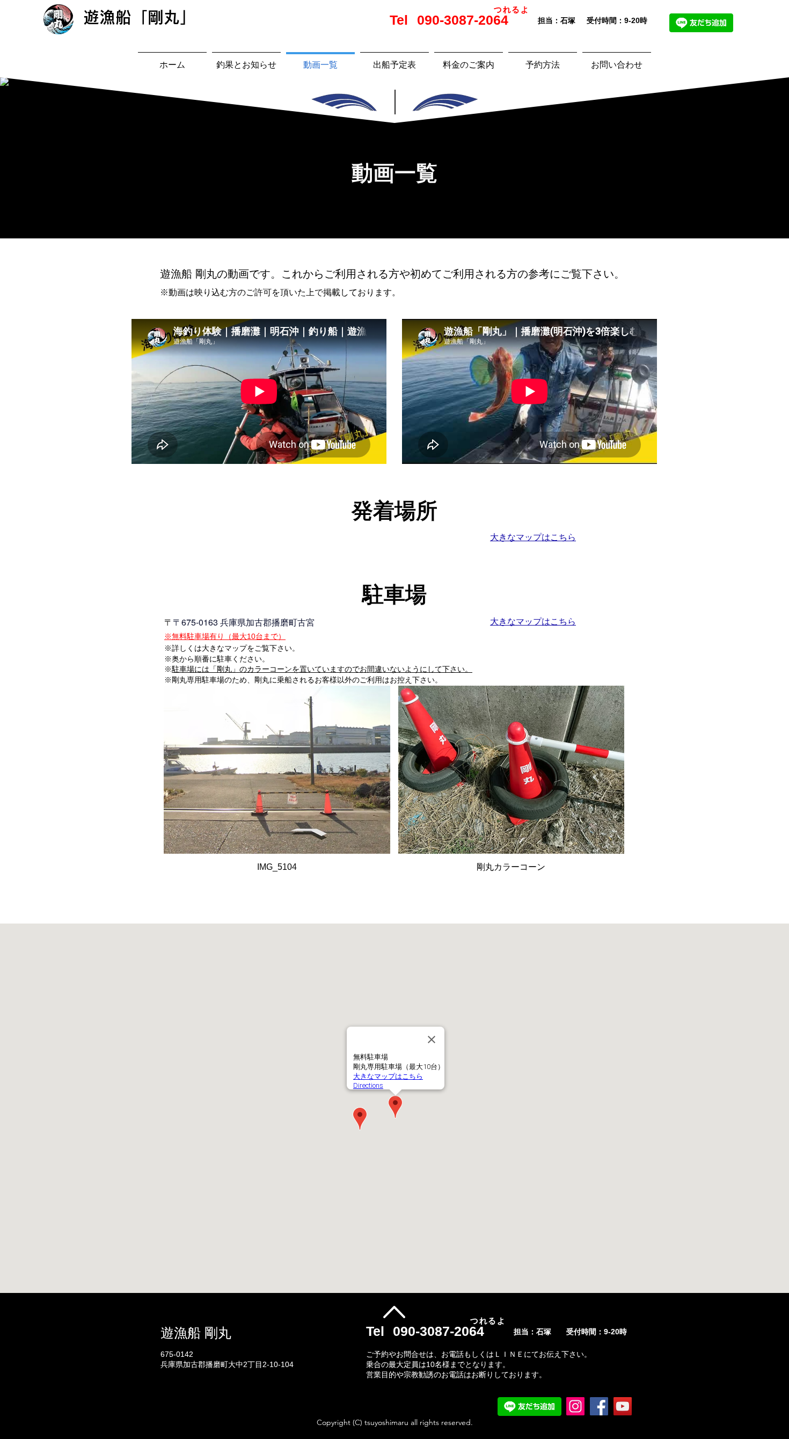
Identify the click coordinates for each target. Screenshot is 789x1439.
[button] (277, 784)
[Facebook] (599, 1406)
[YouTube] (622, 1406)
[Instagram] (575, 1406)
